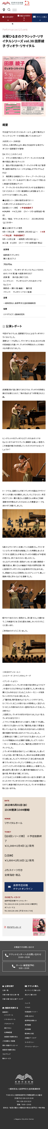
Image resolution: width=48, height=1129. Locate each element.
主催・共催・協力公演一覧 (10, 995)
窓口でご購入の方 (31, 995)
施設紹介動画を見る (11, 1037)
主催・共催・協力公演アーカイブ (12, 999)
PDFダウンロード (14, 927)
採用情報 (28, 1029)
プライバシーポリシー (32, 1046)
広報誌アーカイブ (30, 1038)
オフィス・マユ (10, 907)
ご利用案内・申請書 (8, 1041)
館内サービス (6, 1058)
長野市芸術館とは (31, 1020)
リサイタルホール (9, 1019)
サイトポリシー (29, 1042)
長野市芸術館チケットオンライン (23, 886)
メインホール (8, 1015)
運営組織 (28, 1025)
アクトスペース (9, 1024)
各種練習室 (8, 1032)
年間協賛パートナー (31, 1012)
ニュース (27, 1003)
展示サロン (8, 1028)
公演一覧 (5, 990)
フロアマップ (6, 1054)
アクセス (27, 1007)
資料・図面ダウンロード (10, 1045)
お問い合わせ (29, 1016)
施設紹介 (5, 1012)
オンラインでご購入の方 (32, 990)
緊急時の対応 (29, 1033)
